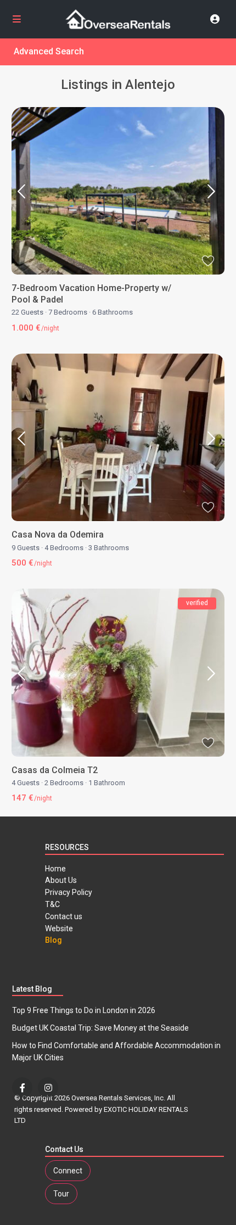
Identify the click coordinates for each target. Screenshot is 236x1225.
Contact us (63, 916)
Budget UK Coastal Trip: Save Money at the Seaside (100, 1027)
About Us (61, 880)
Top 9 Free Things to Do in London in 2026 (83, 1010)
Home (55, 868)
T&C (52, 904)
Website (59, 928)
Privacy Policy (68, 892)
